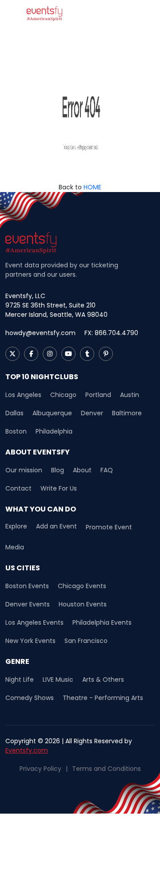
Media (14, 547)
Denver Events (27, 604)
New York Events (30, 640)
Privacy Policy (40, 768)
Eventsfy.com (26, 750)
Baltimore (127, 413)
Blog (57, 470)
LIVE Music (58, 679)
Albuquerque (52, 413)
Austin (129, 394)
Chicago (63, 394)
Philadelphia (54, 431)
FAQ (106, 470)
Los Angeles (23, 394)
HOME (92, 187)
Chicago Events (82, 585)
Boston (16, 431)
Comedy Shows (29, 697)
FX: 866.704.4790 (111, 332)
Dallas (14, 413)
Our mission (23, 470)
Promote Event (109, 527)
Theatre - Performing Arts (103, 697)
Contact (18, 488)
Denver (92, 413)
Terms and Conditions (106, 768)
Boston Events (27, 585)
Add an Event (56, 526)
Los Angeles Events (34, 622)
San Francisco (86, 640)
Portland (98, 394)
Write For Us (58, 488)
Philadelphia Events (102, 622)
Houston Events (83, 604)
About (82, 470)
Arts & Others (103, 679)
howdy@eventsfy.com (40, 332)
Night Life (19, 679)
